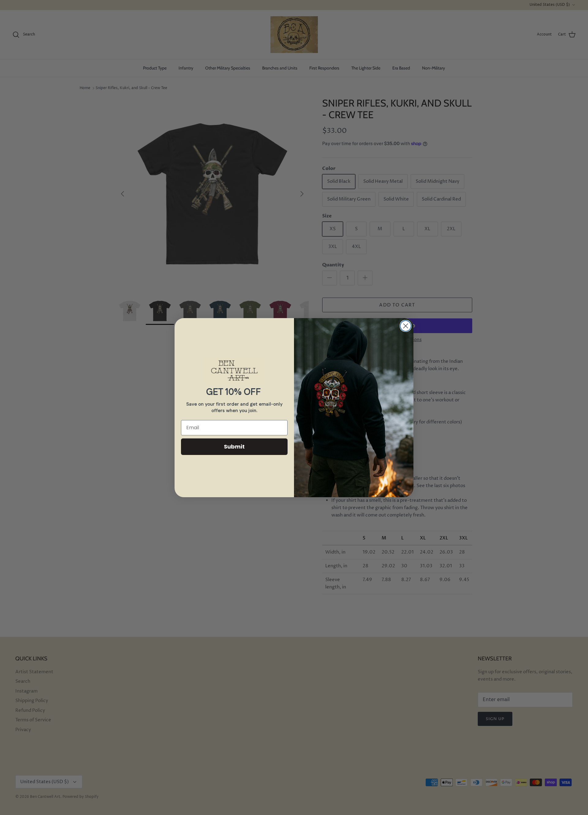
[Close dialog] (405, 326)
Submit (234, 446)
